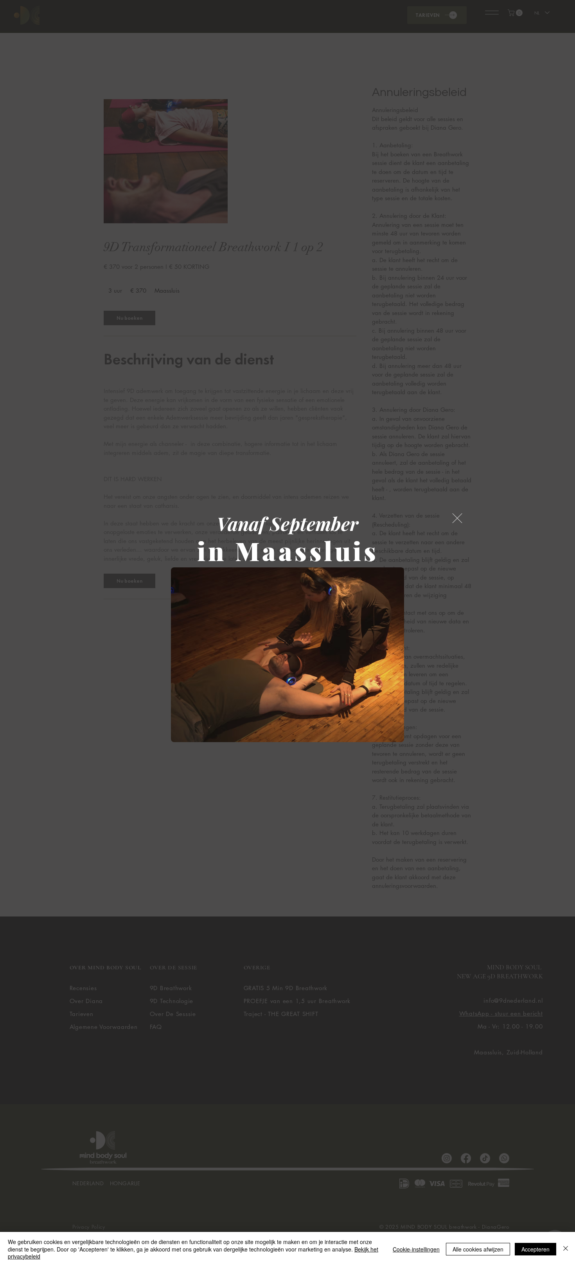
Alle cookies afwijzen (478, 1249)
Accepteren (535, 1249)
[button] (457, 518)
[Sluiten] (565, 1249)
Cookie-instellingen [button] (416, 1249)
